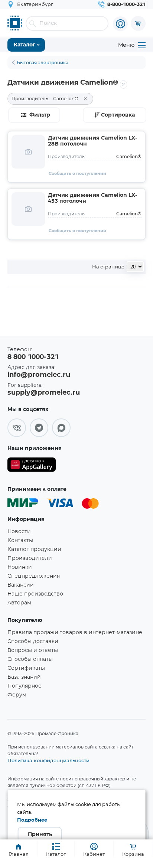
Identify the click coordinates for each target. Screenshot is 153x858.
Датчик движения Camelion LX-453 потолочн (92, 198)
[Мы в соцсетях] (16, 427)
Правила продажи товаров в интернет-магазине (74, 632)
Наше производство (35, 594)
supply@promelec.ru (43, 392)
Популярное (24, 686)
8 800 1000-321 (33, 357)
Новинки (19, 567)
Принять (40, 834)
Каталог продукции (34, 549)
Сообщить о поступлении (77, 174)
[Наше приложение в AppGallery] (31, 466)
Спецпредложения (33, 576)
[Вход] (120, 23)
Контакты (20, 540)
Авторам (19, 603)
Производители (29, 558)
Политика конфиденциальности (48, 760)
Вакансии (20, 585)
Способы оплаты (30, 659)
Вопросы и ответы (32, 650)
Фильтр (39, 115)
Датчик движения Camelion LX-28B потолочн (92, 141)
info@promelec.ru (38, 375)
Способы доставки (32, 641)
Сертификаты (26, 668)
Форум (16, 695)
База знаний (24, 677)
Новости (19, 531)
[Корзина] (138, 23)
